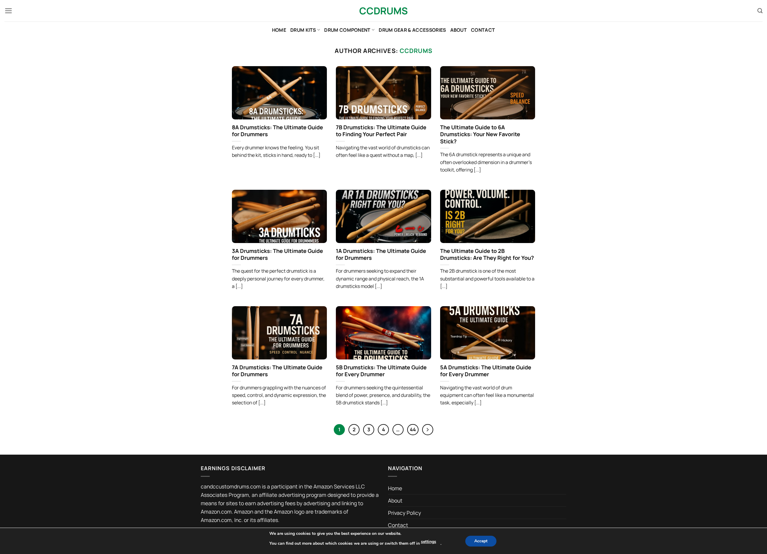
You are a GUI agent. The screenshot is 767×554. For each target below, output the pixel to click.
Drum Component (347, 30)
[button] (8, 11)
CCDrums (383, 11)
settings (428, 541)
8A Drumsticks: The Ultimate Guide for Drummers (277, 131)
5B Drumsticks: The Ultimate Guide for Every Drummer (381, 371)
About (458, 30)
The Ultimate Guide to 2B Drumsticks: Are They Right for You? (487, 255)
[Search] (760, 11)
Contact (483, 30)
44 (413, 429)
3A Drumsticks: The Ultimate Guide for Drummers (277, 255)
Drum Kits (303, 30)
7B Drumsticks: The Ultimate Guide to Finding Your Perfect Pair (381, 131)
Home (279, 30)
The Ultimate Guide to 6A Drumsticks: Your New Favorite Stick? (480, 134)
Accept (480, 541)
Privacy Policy (404, 512)
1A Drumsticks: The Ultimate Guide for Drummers (381, 255)
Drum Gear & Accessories (412, 30)
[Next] (427, 429)
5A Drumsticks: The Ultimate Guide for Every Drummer (485, 371)
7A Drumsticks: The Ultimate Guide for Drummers (277, 371)
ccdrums (416, 50)
